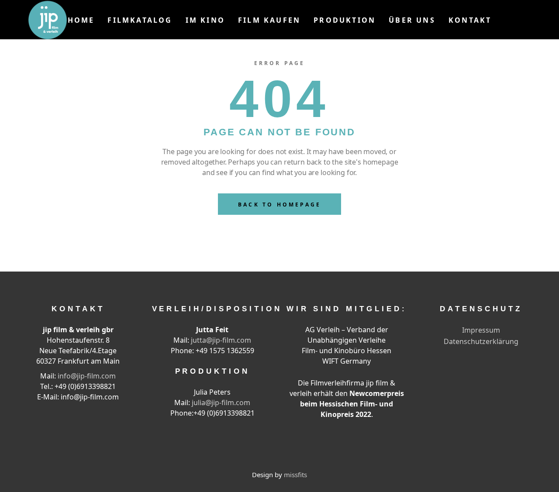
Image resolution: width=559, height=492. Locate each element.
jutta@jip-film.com (221, 340)
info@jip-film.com (87, 376)
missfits (295, 474)
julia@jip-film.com (221, 402)
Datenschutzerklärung (481, 341)
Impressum (481, 330)
